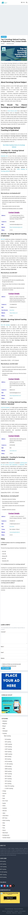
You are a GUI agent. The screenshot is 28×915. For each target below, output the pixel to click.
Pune (3, 827)
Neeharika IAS (4, 156)
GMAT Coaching (8, 754)
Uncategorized (5, 835)
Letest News (5, 815)
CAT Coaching (3, 864)
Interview (4, 810)
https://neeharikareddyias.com (16, 227)
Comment (3, 631)
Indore (3, 805)
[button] (23, 2)
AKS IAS (3, 239)
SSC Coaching (8, 783)
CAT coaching (8, 741)
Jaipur (3, 813)
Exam (3, 798)
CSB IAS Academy (5, 407)
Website (2, 658)
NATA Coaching (8, 768)
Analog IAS (11, 462)
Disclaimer (16, 911)
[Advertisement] (14, 20)
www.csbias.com (13, 450)
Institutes (4, 808)
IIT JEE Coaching (9, 764)
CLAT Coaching (8, 746)
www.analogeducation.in (15, 532)
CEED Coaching (8, 744)
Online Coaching (6, 820)
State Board (5, 832)
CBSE (3, 728)
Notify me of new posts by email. (9, 666)
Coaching (4, 36)
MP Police (4, 818)
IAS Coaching (8, 759)
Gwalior (4, 803)
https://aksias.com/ (14, 312)
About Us (4, 911)
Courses (4, 793)
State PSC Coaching (9, 786)
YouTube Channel (6, 837)
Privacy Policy (8, 912)
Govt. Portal (5, 800)
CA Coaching (8, 739)
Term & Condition (22, 911)
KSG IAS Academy (5, 325)
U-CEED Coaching (9, 788)
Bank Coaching (7, 736)
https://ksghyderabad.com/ (15, 395)
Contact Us (20, 912)
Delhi (3, 796)
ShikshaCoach (10, 908)
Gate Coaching (8, 751)
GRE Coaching (8, 756)
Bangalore (4, 723)
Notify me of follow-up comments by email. (11, 664)
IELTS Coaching (8, 761)
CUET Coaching (8, 749)
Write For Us (14, 912)
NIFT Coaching (8, 778)
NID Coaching (8, 776)
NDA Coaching (8, 771)
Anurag (2, 43)
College (4, 791)
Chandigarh (4, 731)
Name (2, 646)
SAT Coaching (8, 781)
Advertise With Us (10, 911)
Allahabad (4, 721)
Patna (3, 825)
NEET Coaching (8, 773)
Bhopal (4, 726)
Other (3, 823)
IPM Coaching (8, 766)
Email (2, 652)
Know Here (12, 310)
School (4, 830)
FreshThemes (20, 908)
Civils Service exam (12, 110)
